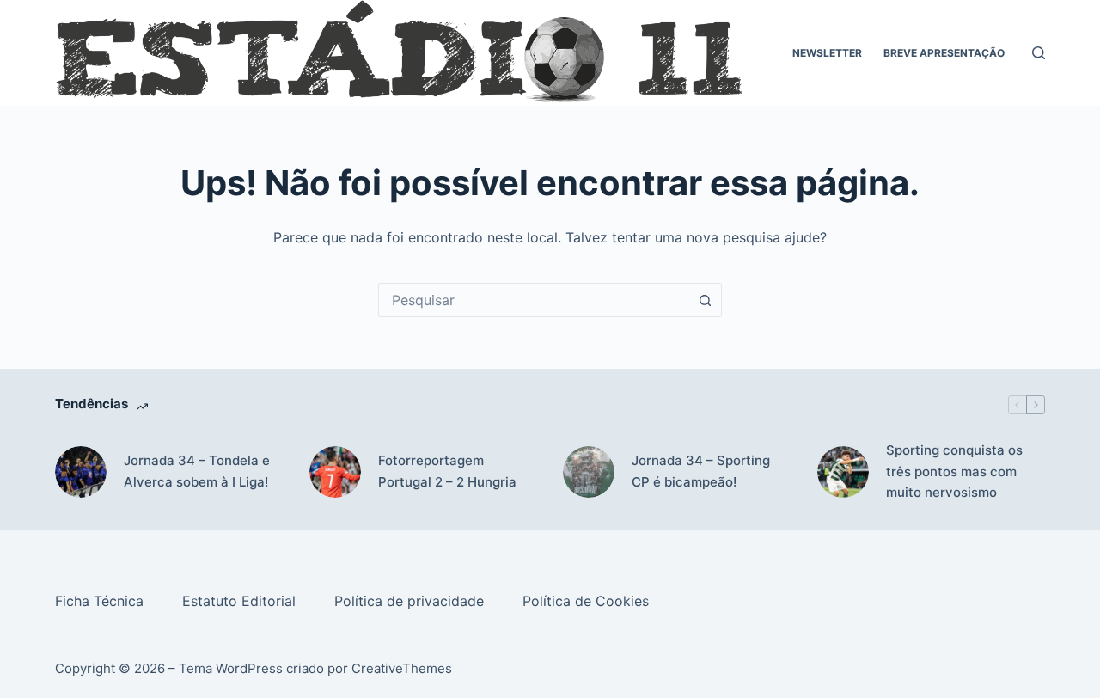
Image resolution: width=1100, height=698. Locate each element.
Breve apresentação (944, 52)
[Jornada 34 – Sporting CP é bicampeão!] (588, 472)
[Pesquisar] (1038, 52)
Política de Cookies (587, 600)
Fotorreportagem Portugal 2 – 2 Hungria (447, 471)
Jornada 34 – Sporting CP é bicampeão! (701, 471)
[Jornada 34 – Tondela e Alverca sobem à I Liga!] (81, 472)
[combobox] (533, 300)
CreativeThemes (401, 668)
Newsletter (827, 52)
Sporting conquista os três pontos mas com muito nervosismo (954, 471)
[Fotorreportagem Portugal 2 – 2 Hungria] (335, 472)
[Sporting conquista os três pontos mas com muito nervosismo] (843, 472)
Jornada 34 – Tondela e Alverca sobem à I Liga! (197, 471)
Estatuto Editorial (241, 600)
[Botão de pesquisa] (704, 300)
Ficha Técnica (101, 600)
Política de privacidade (411, 600)
